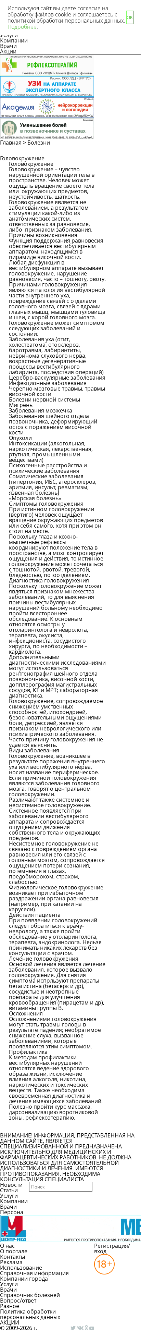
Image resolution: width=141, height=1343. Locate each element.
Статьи (9, 1190)
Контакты (12, 1256)
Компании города (24, 1278)
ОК (130, 17)
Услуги (9, 1195)
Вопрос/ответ (18, 1300)
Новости (11, 1184)
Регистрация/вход (112, 1248)
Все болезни (32, 1126)
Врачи (8, 46)
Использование (21, 1267)
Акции (8, 51)
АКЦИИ (9, 1322)
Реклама (11, 1262)
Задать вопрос (123, 169)
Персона (11, 1212)
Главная (11, 142)
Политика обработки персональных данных (30, 1314)
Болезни (38, 142)
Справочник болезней (30, 1295)
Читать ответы (123, 187)
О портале (13, 1251)
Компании (14, 40)
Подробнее (22, 26)
